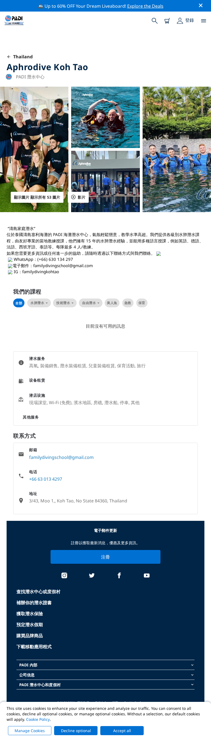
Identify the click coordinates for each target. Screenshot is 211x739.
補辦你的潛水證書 (34, 603)
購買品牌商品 (29, 636)
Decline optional (76, 730)
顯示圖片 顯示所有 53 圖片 (37, 197)
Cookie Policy (38, 719)
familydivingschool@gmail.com (61, 457)
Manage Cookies (30, 730)
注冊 (105, 557)
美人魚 (112, 302)
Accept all (122, 730)
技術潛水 (63, 302)
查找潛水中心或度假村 (38, 592)
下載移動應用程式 (34, 647)
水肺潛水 (37, 302)
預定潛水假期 (29, 625)
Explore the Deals (145, 6)
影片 (81, 197)
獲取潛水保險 (29, 614)
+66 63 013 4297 (45, 479)
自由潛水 (89, 302)
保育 (141, 302)
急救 (127, 302)
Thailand (22, 57)
